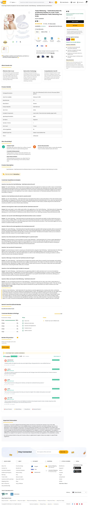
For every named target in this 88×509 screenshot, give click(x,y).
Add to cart (75, 21)
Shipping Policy (5, 481)
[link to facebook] (16, 42)
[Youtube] (77, 504)
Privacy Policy (43, 504)
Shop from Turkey (60, 500)
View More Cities (63, 483)
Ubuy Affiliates (19, 483)
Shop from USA (5, 500)
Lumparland (62, 477)
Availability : (38, 26)
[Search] (56, 2)
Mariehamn (61, 466)
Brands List (18, 468)
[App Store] (77, 468)
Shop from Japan (21, 500)
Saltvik (60, 481)
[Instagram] (75, 504)
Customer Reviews (20, 470)
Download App (19, 466)
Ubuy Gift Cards (20, 479)
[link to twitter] (20, 42)
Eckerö (60, 470)
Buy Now (53, 53)
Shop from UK (13, 500)
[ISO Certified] (14, 494)
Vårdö (60, 479)
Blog (17, 481)
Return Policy (19, 472)
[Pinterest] (82, 504)
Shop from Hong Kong (31, 500)
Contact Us (4, 468)
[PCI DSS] (5, 494)
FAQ (17, 474)
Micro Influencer (5, 483)
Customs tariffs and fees (7, 479)
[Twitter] (79, 504)
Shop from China (51, 500)
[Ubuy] (3, 2)
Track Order (4, 477)
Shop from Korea (42, 500)
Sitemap (3, 474)
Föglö (60, 474)
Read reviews (57, 356)
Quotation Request (6, 470)
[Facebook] (73, 504)
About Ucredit (19, 477)
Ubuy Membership (6, 485)
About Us (4, 466)
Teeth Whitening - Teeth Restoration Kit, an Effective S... (40, 5)
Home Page (4, 5)
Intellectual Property (6, 472)
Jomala (61, 472)
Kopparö (61, 468)
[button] (64, 2)
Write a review (5, 347)
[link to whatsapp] (13, 42)
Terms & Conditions (34, 504)
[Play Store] (77, 471)
